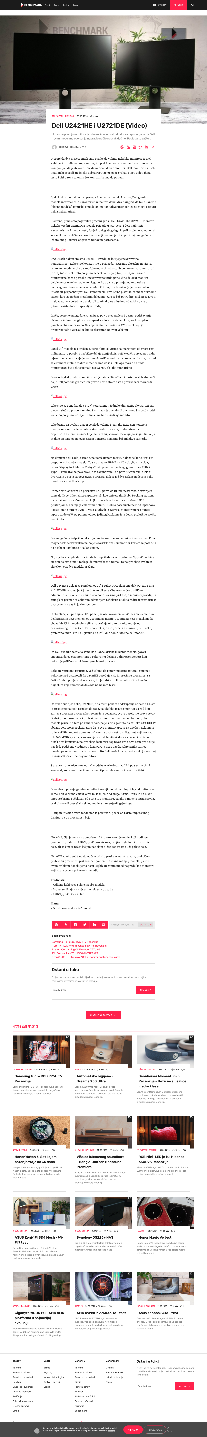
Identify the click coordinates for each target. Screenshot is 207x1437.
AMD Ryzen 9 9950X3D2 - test (101, 1313)
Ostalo (78, 1069)
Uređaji (47, 1386)
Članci (56, 4)
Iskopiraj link (146, 924)
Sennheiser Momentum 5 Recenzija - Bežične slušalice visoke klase (162, 1081)
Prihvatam (133, 1429)
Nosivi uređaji (20, 1150)
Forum (76, 4)
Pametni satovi (82, 1386)
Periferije (17, 1396)
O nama (110, 1367)
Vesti (47, 4)
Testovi (66, 4)
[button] (15, 5)
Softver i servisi (52, 1382)
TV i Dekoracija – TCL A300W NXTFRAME (75, 953)
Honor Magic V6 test (155, 1237)
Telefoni (141, 1230)
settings (111, 1431)
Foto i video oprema (23, 1401)
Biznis (47, 1367)
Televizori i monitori (63, 116)
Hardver (79, 1306)
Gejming (48, 1372)
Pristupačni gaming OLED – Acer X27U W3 (76, 949)
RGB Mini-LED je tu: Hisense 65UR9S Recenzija (79, 945)
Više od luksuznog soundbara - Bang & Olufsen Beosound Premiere (100, 1162)
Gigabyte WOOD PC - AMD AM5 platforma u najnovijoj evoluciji (39, 1318)
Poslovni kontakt (114, 1372)
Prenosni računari (146, 1306)
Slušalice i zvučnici (147, 1069)
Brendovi (179, 4)
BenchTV (162, 4)
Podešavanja (155, 1429)
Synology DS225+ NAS (95, 1237)
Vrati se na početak (101, 1015)
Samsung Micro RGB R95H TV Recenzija (75, 941)
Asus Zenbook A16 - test (158, 1313)
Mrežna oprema (20, 1230)
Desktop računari (21, 1306)
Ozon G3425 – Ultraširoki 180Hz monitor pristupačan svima (86, 957)
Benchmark (81, 1410)
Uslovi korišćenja (114, 1377)
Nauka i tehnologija (54, 1377)
